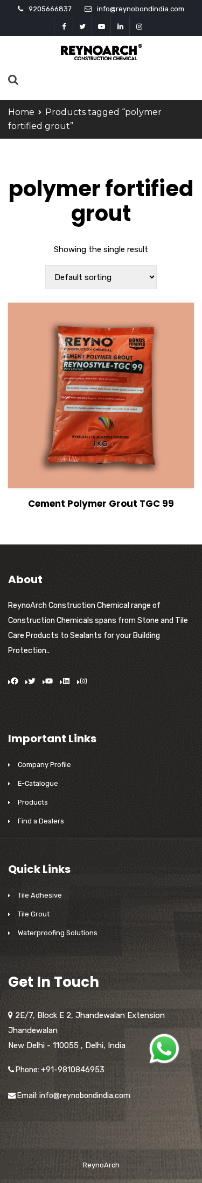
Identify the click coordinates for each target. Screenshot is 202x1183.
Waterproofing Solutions (57, 933)
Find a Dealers (41, 821)
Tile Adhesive (40, 895)
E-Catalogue (38, 783)
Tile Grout (34, 914)
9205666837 (50, 9)
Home (21, 112)
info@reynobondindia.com (140, 9)
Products (33, 802)
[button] (164, 1049)
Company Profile (44, 765)
